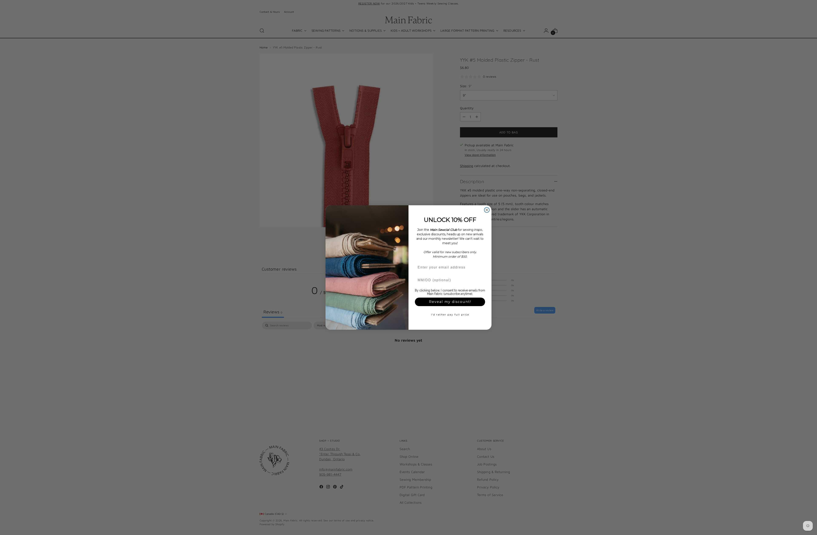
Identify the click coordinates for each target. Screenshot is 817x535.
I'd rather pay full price (450, 314)
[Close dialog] (486, 210)
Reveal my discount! (450, 302)
